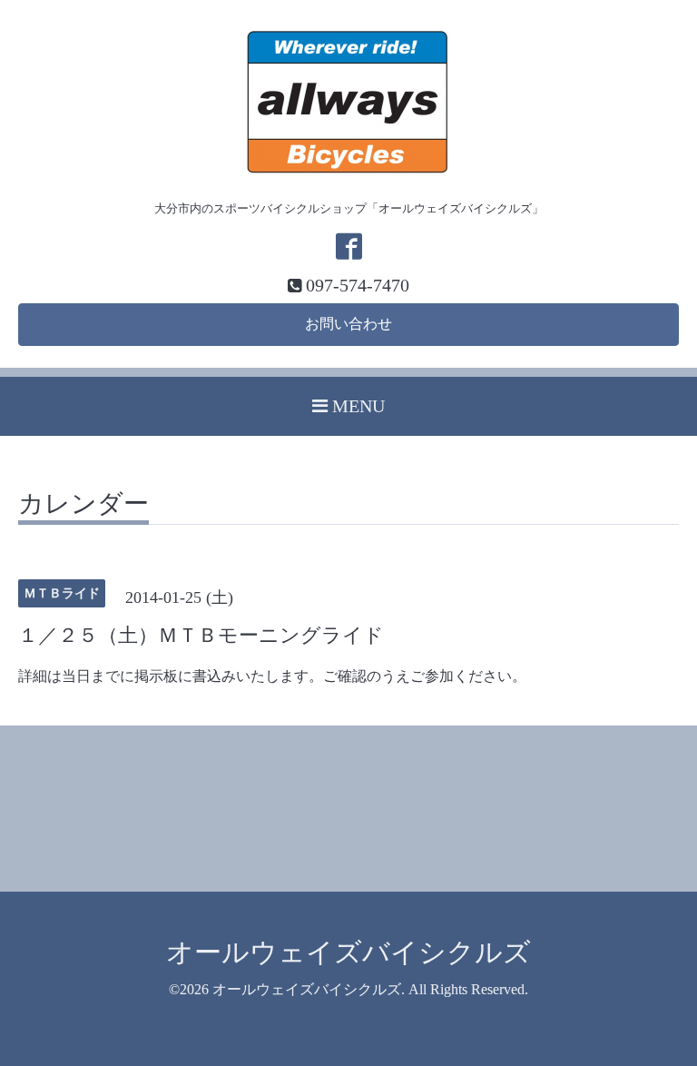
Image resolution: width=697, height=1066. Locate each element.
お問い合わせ (348, 323)
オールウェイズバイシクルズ (348, 952)
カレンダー (83, 504)
